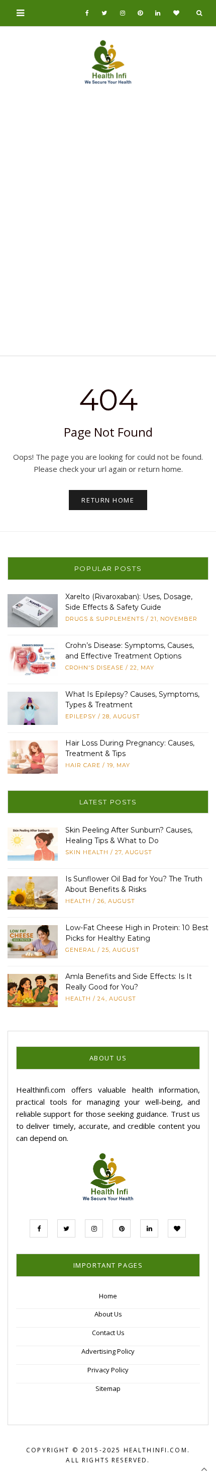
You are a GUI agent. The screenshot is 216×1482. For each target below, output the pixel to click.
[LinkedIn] (158, 13)
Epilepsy (80, 716)
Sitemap (108, 1388)
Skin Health (87, 852)
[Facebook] (87, 13)
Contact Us (108, 1332)
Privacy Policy (108, 1369)
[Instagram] (123, 13)
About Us (108, 1314)
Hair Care (82, 765)
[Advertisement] (108, 224)
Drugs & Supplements (104, 618)
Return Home (107, 500)
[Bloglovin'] (176, 13)
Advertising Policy (108, 1351)
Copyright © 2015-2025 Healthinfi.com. (108, 1450)
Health (78, 900)
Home (108, 1295)
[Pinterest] (140, 13)
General (80, 949)
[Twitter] (104, 13)
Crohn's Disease (94, 667)
